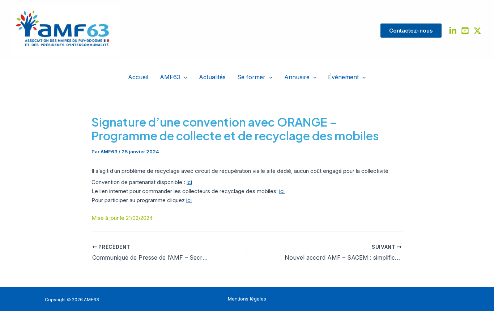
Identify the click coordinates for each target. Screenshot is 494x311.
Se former (251, 77)
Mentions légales (247, 299)
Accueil (138, 77)
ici (189, 182)
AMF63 (170, 77)
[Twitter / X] (477, 31)
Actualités (212, 77)
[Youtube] (465, 31)
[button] (411, 31)
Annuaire (297, 77)
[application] (183, 77)
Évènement (343, 77)
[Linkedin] (453, 31)
